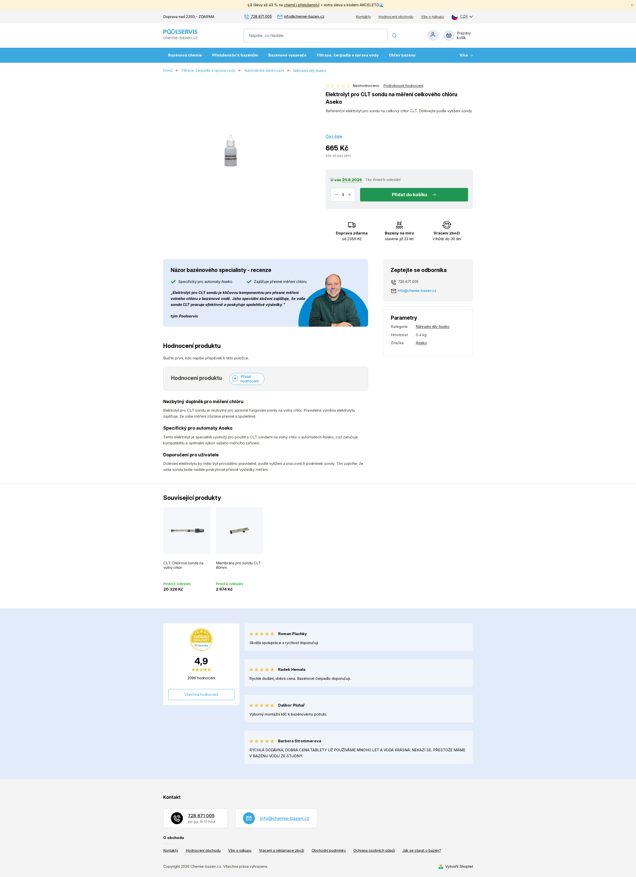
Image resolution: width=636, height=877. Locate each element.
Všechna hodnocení (201, 694)
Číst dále (334, 136)
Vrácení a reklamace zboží (281, 850)
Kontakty (363, 16)
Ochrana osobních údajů (374, 850)
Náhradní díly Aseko (433, 326)
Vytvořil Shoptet (459, 866)
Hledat (394, 35)
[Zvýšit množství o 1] (349, 194)
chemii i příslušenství (301, 4)
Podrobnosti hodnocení (403, 85)
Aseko (421, 342)
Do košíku (416, 194)
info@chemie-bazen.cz (304, 16)
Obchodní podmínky (329, 850)
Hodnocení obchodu (395, 16)
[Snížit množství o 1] (336, 194)
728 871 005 (261, 16)
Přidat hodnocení (250, 378)
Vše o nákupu (432, 16)
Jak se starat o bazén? (421, 850)
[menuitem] (185, 55)
